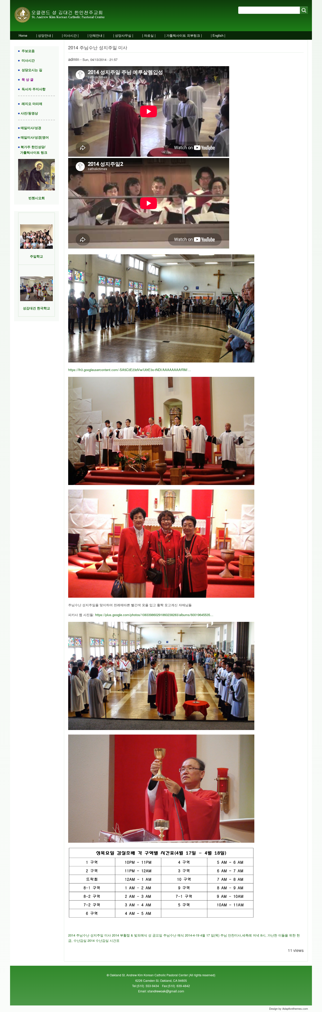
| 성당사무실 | (123, 35)
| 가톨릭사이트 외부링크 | (183, 35)
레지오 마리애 (31, 103)
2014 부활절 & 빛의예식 (130, 935)
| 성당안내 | (44, 35)
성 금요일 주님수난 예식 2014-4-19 (173, 935)
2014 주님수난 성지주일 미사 (89, 935)
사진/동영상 (29, 113)
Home (23, 35)
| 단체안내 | (96, 35)
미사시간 (27, 60)
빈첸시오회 (36, 197)
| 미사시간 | (70, 35)
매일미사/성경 (30, 127)
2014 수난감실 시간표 (103, 940)
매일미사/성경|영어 (34, 137)
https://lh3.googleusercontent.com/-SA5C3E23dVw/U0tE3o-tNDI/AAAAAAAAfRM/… (129, 369)
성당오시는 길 (31, 69)
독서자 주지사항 (33, 89)
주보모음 (27, 50)
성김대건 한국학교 (36, 308)
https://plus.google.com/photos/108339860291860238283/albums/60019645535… (154, 614)
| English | (218, 35)
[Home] (65, 16)
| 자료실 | (148, 35)
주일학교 (36, 256)
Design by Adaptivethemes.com (288, 1008)
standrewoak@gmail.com (165, 991)
